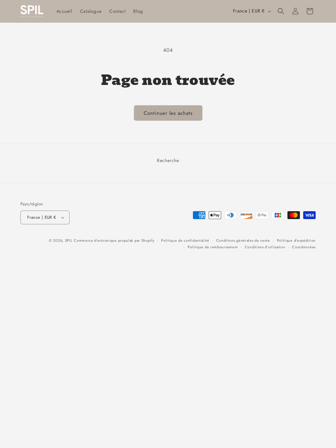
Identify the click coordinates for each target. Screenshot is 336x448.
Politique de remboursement (213, 247)
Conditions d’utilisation (265, 247)
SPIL (69, 240)
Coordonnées (304, 247)
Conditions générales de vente (243, 240)
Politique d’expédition (296, 240)
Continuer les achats (168, 113)
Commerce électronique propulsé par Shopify (114, 240)
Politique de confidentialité (185, 240)
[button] (281, 11)
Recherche (168, 160)
